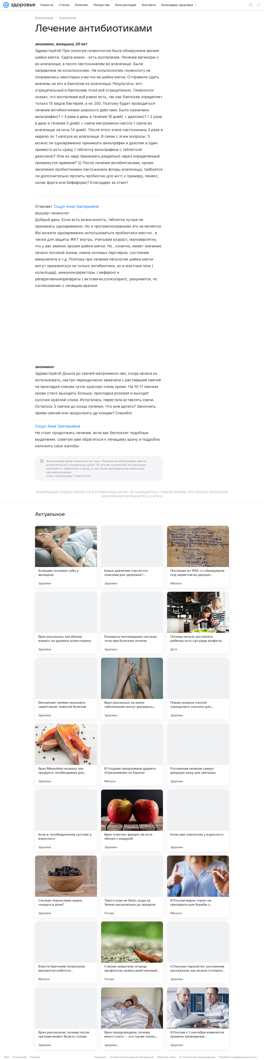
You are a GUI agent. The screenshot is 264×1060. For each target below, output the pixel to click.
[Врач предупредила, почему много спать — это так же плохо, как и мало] (132, 1018)
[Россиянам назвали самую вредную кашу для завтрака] (198, 754)
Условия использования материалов (132, 1057)
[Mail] (6, 5)
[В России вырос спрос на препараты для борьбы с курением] (198, 886)
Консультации (44, 17)
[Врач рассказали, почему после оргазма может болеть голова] (66, 1018)
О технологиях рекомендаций (197, 1057)
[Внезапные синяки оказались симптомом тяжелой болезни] (66, 689)
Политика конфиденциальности (238, 1057)
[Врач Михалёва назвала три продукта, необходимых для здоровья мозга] (66, 754)
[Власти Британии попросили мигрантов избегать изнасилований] (66, 952)
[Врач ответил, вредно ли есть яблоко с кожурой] (132, 820)
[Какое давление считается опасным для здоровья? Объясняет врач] (132, 557)
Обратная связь (166, 1057)
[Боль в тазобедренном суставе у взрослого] (66, 820)
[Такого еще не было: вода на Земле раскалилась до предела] (132, 886)
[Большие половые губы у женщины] (66, 557)
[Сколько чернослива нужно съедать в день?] (66, 886)
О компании (19, 1057)
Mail (6, 1057)
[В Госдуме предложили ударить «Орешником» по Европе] (132, 754)
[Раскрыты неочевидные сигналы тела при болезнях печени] (132, 623)
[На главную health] (22, 5)
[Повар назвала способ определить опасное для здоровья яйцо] (198, 689)
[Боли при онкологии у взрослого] (198, 820)
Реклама (35, 1057)
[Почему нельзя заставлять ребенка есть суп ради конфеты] (198, 623)
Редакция (100, 1057)
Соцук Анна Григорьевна (76, 206)
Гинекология (67, 17)
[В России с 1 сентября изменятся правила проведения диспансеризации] (198, 1018)
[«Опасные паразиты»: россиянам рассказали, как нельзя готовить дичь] (198, 952)
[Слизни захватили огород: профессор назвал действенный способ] (132, 952)
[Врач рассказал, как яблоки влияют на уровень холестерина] (66, 623)
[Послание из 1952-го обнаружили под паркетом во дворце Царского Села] (198, 557)
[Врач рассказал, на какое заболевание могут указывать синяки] (132, 689)
